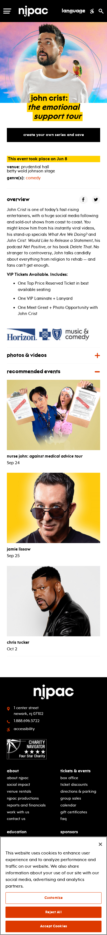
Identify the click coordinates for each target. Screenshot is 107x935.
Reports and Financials (26, 805)
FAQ (63, 818)
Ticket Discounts (74, 784)
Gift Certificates (73, 812)
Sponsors (69, 832)
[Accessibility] (92, 11)
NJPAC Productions (23, 798)
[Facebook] (83, 199)
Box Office (69, 778)
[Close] (100, 844)
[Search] (101, 11)
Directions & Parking (78, 791)
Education (17, 832)
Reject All (53, 912)
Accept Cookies (53, 926)
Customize (53, 898)
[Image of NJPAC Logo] (37, 11)
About (13, 771)
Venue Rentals (19, 791)
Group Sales (70, 798)
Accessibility (24, 728)
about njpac (18, 778)
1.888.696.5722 (27, 720)
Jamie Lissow (18, 549)
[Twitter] (96, 199)
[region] (53, 886)
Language (73, 11)
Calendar (68, 805)
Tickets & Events (75, 771)
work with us (18, 812)
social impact (18, 784)
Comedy (33, 177)
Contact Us (16, 818)
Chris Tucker (18, 642)
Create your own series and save (53, 134)
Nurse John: (45, 456)
